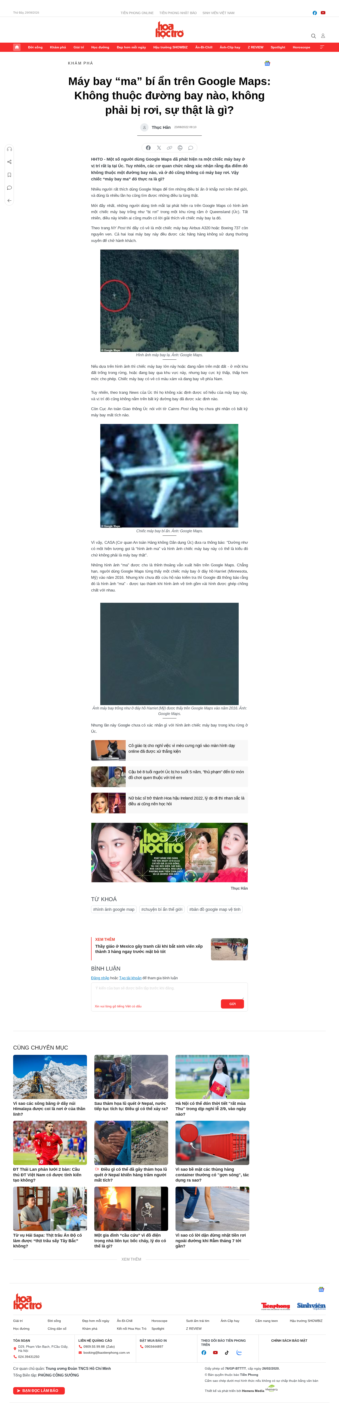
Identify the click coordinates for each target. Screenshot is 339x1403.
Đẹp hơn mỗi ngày (131, 47)
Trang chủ (17, 47)
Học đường (100, 47)
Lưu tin (9, 174)
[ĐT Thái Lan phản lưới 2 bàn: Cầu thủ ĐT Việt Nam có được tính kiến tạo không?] (50, 1143)
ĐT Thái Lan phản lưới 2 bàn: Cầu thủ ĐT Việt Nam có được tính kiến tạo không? (47, 1174)
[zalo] (242, 1353)
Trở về (9, 200)
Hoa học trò (27, 1302)
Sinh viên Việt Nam (218, 13)
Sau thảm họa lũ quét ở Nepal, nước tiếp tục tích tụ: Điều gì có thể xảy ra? (131, 1106)
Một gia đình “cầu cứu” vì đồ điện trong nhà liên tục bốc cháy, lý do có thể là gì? (130, 1240)
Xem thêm (322, 47)
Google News (267, 63)
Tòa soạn (21, 1340)
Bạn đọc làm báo (40, 1391)
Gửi (232, 1004)
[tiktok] (229, 1353)
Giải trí (79, 47)
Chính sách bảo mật (289, 1340)
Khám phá (58, 47)
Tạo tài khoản (130, 978)
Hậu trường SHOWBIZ (170, 47)
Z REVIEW (255, 47)
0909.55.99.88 (94, 1346)
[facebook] (315, 13)
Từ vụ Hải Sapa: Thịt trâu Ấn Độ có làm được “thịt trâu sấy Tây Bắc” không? (47, 1240)
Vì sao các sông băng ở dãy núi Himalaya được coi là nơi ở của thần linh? (49, 1109)
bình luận (190, 148)
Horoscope (301, 47)
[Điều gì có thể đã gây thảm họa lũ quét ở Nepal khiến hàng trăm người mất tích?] (131, 1143)
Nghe (9, 149)
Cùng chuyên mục (40, 1047)
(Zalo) (110, 1346)
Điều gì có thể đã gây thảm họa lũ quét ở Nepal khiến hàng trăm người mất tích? (130, 1174)
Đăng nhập (100, 978)
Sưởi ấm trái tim (197, 1321)
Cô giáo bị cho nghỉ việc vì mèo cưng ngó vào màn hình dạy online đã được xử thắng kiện (181, 748)
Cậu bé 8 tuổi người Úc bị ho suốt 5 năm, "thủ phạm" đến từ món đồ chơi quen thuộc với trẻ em (186, 775)
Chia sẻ (9, 162)
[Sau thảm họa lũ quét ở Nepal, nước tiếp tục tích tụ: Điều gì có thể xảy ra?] (131, 1077)
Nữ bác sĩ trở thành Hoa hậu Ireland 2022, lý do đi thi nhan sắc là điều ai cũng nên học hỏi (186, 801)
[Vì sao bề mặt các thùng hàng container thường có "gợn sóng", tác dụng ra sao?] (212, 1143)
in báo (180, 148)
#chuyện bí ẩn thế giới (161, 909)
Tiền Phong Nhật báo (178, 13)
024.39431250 (28, 1357)
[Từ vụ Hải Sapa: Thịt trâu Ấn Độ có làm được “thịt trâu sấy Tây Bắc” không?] (50, 1209)
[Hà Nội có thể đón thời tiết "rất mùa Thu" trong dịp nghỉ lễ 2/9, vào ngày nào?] (212, 1077)
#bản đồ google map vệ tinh (215, 909)
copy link (169, 148)
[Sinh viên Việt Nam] (311, 1307)
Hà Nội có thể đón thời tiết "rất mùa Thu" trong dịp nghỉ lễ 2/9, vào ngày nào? (210, 1109)
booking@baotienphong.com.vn (106, 1352)
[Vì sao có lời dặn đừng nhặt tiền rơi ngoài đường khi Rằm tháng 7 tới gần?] (212, 1209)
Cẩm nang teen (266, 1321)
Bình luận (9, 187)
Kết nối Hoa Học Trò (131, 1328)
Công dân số (57, 1328)
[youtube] (323, 13)
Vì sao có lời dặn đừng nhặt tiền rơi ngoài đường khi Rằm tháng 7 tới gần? (210, 1240)
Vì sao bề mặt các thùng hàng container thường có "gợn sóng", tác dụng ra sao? (212, 1174)
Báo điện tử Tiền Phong (169, 30)
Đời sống (35, 47)
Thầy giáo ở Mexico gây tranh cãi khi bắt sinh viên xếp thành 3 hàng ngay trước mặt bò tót (149, 949)
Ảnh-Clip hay (230, 47)
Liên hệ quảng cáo (95, 1340)
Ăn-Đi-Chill (203, 47)
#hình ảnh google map (113, 909)
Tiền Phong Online (137, 13)
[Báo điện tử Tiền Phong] (275, 1307)
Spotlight (278, 47)
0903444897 (154, 1346)
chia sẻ (148, 148)
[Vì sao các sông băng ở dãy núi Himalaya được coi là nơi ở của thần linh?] (50, 1077)
